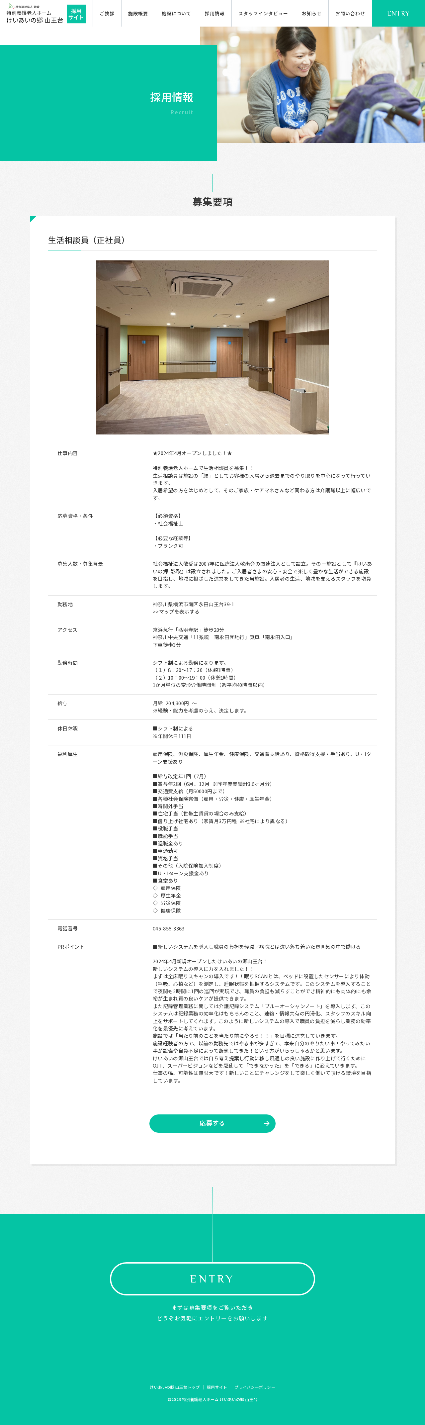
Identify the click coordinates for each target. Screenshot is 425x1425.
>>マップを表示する (176, 611)
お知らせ (312, 13)
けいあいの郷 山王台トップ (175, 1387)
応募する (212, 1122)
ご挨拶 (107, 13)
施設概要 (138, 13)
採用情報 (215, 13)
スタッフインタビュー (263, 13)
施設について (177, 13)
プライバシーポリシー (254, 1387)
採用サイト (217, 1387)
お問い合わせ (350, 13)
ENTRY (398, 13)
